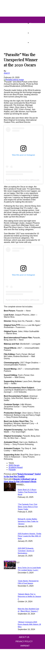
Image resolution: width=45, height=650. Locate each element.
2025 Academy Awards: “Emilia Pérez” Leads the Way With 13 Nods (29, 536)
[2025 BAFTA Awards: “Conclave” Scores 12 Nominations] (10, 490)
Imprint (25, 645)
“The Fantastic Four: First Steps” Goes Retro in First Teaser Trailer (28, 506)
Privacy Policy (24, 641)
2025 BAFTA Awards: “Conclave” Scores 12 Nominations (26, 550)
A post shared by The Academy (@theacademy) (24, 180)
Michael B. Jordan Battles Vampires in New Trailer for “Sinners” (28, 521)
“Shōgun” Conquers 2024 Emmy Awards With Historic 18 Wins (29, 624)
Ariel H (7, 73)
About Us (24, 637)
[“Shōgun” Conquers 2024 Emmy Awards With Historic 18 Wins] (10, 568)
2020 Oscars (14, 465)
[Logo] (5, 18)
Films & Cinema (35, 42)
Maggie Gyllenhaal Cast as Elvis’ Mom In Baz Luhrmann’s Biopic (20, 480)
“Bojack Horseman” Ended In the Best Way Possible (22, 475)
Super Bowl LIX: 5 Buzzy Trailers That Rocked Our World (27, 492)
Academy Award (16, 467)
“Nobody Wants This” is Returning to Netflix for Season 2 (29, 596)
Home (32, 23)
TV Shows (34, 33)
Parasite (12, 470)
